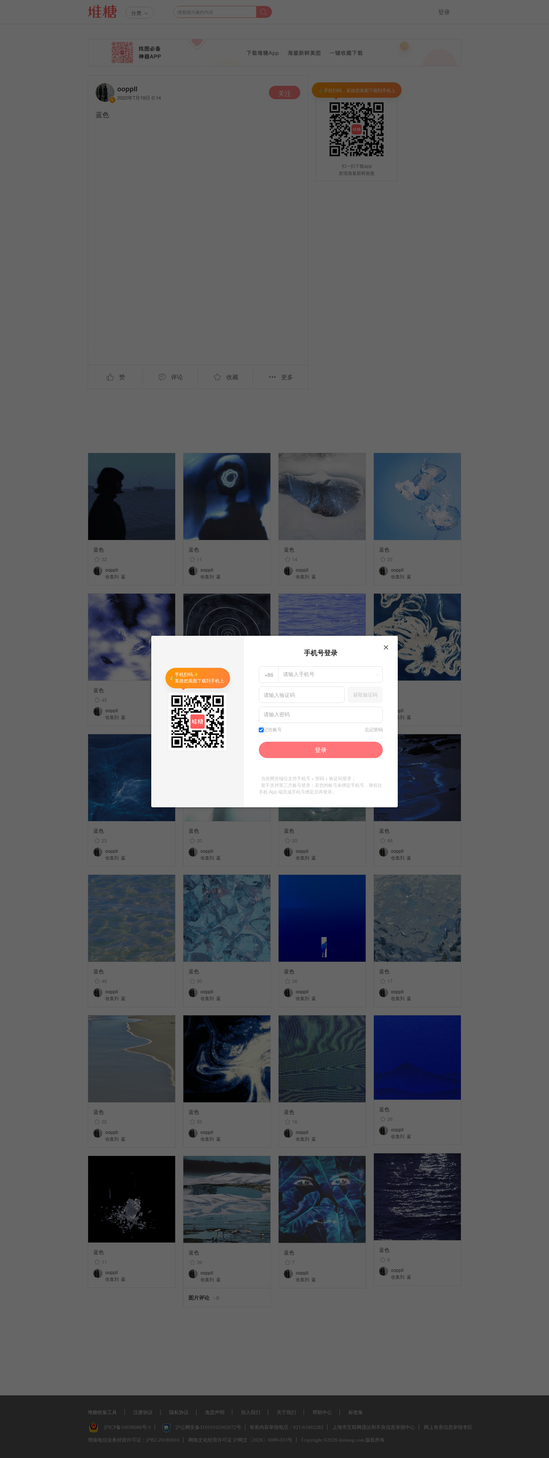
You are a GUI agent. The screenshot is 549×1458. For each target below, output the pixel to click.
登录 (321, 749)
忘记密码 (374, 729)
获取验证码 (365, 694)
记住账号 (273, 729)
